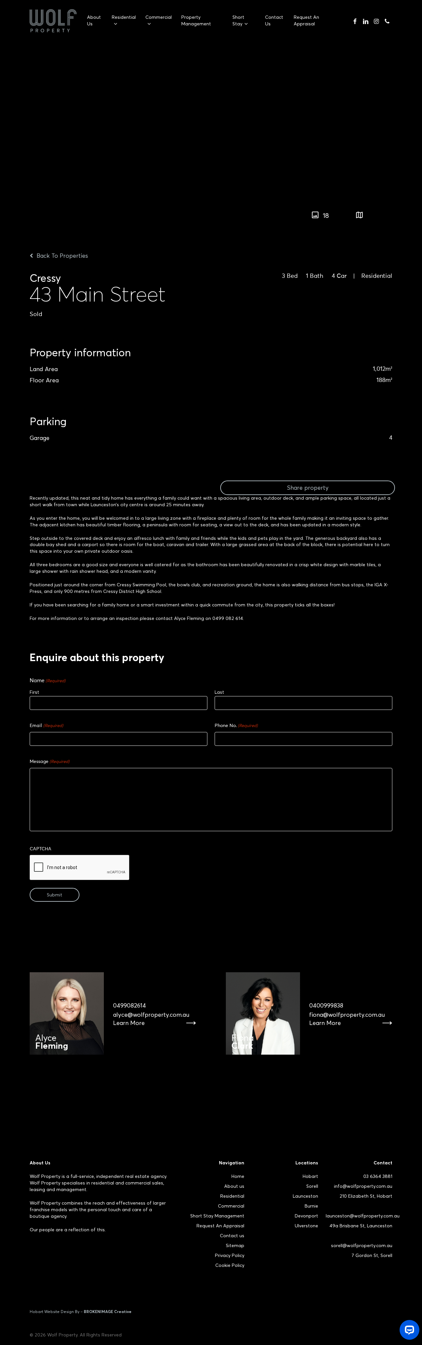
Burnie (311, 1206)
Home (237, 1176)
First (34, 692)
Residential (232, 1196)
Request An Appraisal (220, 1226)
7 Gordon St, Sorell (371, 1255)
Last (219, 692)
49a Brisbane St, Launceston (360, 1226)
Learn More (129, 1023)
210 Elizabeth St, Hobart (366, 1196)
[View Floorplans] (359, 215)
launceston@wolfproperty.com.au (363, 1216)
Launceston (305, 1196)
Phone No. (236, 725)
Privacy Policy (229, 1255)
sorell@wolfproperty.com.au (361, 1245)
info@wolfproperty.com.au (363, 1186)
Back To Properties (61, 255)
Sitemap (235, 1245)
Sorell (312, 1186)
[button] (417, 212)
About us (234, 1186)
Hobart (310, 1176)
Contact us (232, 1236)
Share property (308, 487)
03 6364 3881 (377, 1176)
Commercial (231, 1206)
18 (326, 215)
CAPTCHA (40, 849)
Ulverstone (306, 1226)
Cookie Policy (229, 1265)
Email (46, 725)
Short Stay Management (217, 1216)
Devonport (306, 1216)
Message (50, 761)
